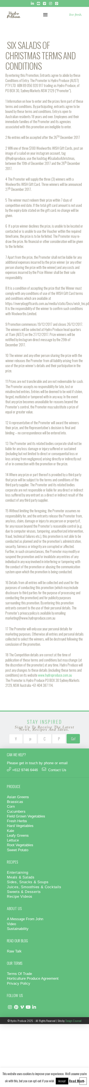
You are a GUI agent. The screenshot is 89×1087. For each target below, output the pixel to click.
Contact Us (57, 770)
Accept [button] (62, 1081)
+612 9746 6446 (25, 770)
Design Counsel (73, 1021)
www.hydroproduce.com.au (55, 675)
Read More (76, 1080)
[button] (45, 15)
